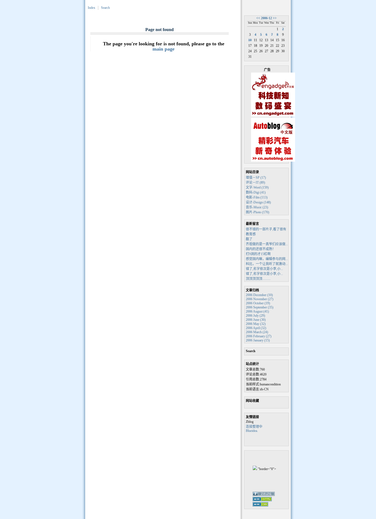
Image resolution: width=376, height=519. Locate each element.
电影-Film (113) (257, 197)
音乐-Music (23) (257, 207)
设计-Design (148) (258, 202)
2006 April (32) (256, 328)
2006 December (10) (259, 295)
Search (105, 8)
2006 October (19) (258, 303)
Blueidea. (252, 431)
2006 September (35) (259, 307)
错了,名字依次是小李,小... (264, 269)
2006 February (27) (258, 336)
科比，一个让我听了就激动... (267, 264)
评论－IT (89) (255, 182)
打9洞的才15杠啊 (258, 254)
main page (163, 49)
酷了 (249, 239)
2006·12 (266, 18)
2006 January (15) (258, 340)
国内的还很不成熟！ (261, 249)
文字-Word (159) (257, 187)
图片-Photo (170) (257, 212)
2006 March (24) (257, 332)
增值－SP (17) (256, 178)
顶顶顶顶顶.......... (258, 279)
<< (258, 18)
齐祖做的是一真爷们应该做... (267, 244)
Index (91, 8)
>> (275, 18)
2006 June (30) (256, 320)
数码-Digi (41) (256, 192)
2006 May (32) (256, 324)
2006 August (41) (257, 311)
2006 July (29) (255, 316)
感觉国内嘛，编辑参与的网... (267, 259)
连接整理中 (254, 427)
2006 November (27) (259, 299)
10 (250, 40)
